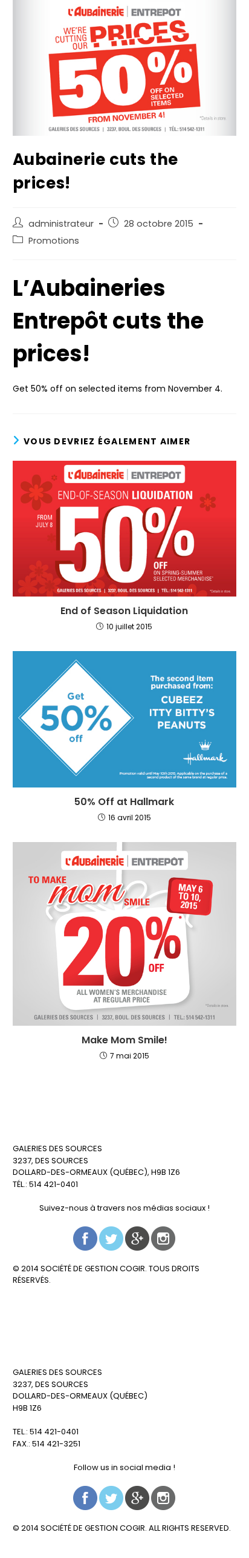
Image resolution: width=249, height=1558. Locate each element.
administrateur (61, 224)
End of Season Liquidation (124, 611)
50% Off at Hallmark (124, 802)
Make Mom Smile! (124, 1040)
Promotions (53, 241)
